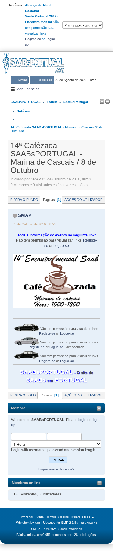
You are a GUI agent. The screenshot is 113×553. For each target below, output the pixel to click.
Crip (37, 522)
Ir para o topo (22, 395)
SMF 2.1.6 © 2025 (44, 528)
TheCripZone (88, 522)
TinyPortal (26, 516)
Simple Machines (70, 528)
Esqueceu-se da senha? (56, 469)
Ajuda (40, 516)
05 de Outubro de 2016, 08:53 (34, 224)
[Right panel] (107, 102)
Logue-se (61, 246)
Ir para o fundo (23, 200)
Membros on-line (26, 483)
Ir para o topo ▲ (82, 516)
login (82, 420)
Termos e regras (57, 516)
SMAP (24, 215)
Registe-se (33, 39)
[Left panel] (101, 102)
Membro (18, 408)
